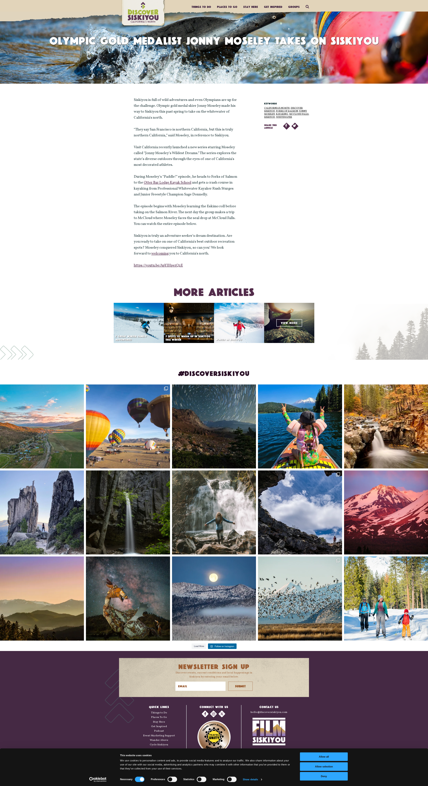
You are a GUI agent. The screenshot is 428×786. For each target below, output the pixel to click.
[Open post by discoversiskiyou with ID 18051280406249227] (300, 512)
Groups (294, 7)
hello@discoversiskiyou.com (268, 712)
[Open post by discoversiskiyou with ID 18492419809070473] (214, 426)
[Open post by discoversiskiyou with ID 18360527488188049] (386, 598)
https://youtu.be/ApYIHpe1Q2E (158, 265)
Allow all (324, 756)
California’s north (277, 108)
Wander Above (159, 740)
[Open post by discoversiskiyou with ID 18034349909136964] (300, 598)
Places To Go (159, 717)
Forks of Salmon (287, 111)
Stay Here (250, 7)
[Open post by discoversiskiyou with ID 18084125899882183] (42, 512)
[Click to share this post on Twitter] (294, 126)
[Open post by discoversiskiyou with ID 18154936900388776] (128, 426)
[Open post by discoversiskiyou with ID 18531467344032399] (42, 426)
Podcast (159, 731)
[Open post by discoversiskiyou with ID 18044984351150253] (386, 512)
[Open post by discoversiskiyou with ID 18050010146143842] (128, 598)
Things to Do (159, 713)
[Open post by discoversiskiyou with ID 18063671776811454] (42, 598)
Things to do (201, 7)
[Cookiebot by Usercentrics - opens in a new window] (98, 779)
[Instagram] (213, 713)
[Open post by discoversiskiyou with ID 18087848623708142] (214, 512)
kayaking (282, 114)
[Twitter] (221, 713)
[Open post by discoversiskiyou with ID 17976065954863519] (128, 512)
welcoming (160, 253)
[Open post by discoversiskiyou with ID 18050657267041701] (214, 598)
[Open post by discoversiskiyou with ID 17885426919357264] (386, 426)
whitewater (284, 117)
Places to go (227, 7)
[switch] (172, 779)
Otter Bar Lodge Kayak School (167, 182)
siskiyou (269, 117)
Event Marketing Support (159, 735)
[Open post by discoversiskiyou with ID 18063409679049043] (300, 426)
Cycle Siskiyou (159, 745)
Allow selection (324, 766)
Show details (250, 779)
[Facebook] (205, 713)
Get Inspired (273, 7)
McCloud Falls (299, 114)
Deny (324, 776)
